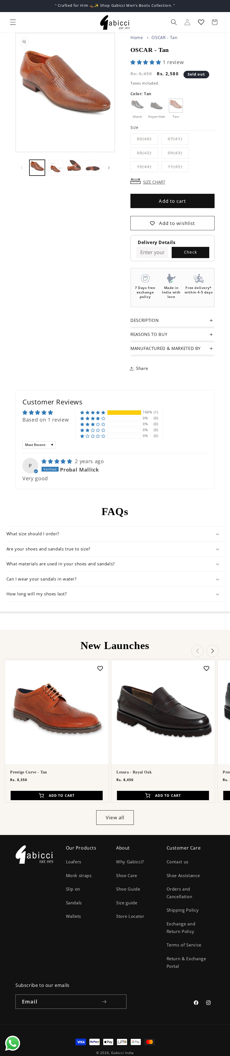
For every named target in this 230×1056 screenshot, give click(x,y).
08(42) (147, 154)
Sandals (74, 903)
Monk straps (79, 876)
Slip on (73, 889)
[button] (13, 22)
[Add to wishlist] (100, 668)
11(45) (178, 167)
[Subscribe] (104, 1001)
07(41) (178, 140)
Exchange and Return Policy (181, 927)
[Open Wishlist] (201, 22)
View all (115, 817)
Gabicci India (122, 1052)
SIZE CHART (154, 181)
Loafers (74, 862)
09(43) (178, 154)
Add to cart (172, 201)
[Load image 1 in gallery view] (37, 167)
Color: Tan (140, 93)
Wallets (73, 916)
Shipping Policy (183, 910)
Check (190, 252)
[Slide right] (109, 167)
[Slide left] (21, 167)
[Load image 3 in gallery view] (74, 167)
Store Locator (130, 916)
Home (136, 37)
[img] (58, 461)
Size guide (126, 903)
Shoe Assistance (183, 876)
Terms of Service (184, 945)
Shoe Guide (128, 889)
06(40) (147, 140)
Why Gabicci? (130, 862)
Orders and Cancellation (179, 893)
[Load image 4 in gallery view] (92, 167)
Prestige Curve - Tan (28, 772)
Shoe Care (126, 876)
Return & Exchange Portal (186, 962)
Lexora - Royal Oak (134, 772)
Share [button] (142, 368)
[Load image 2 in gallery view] (55, 167)
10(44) (147, 167)
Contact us (178, 862)
